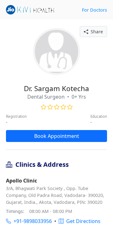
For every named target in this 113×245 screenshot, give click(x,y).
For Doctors (94, 10)
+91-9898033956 (31, 221)
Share (95, 32)
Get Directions (82, 221)
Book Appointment (56, 136)
